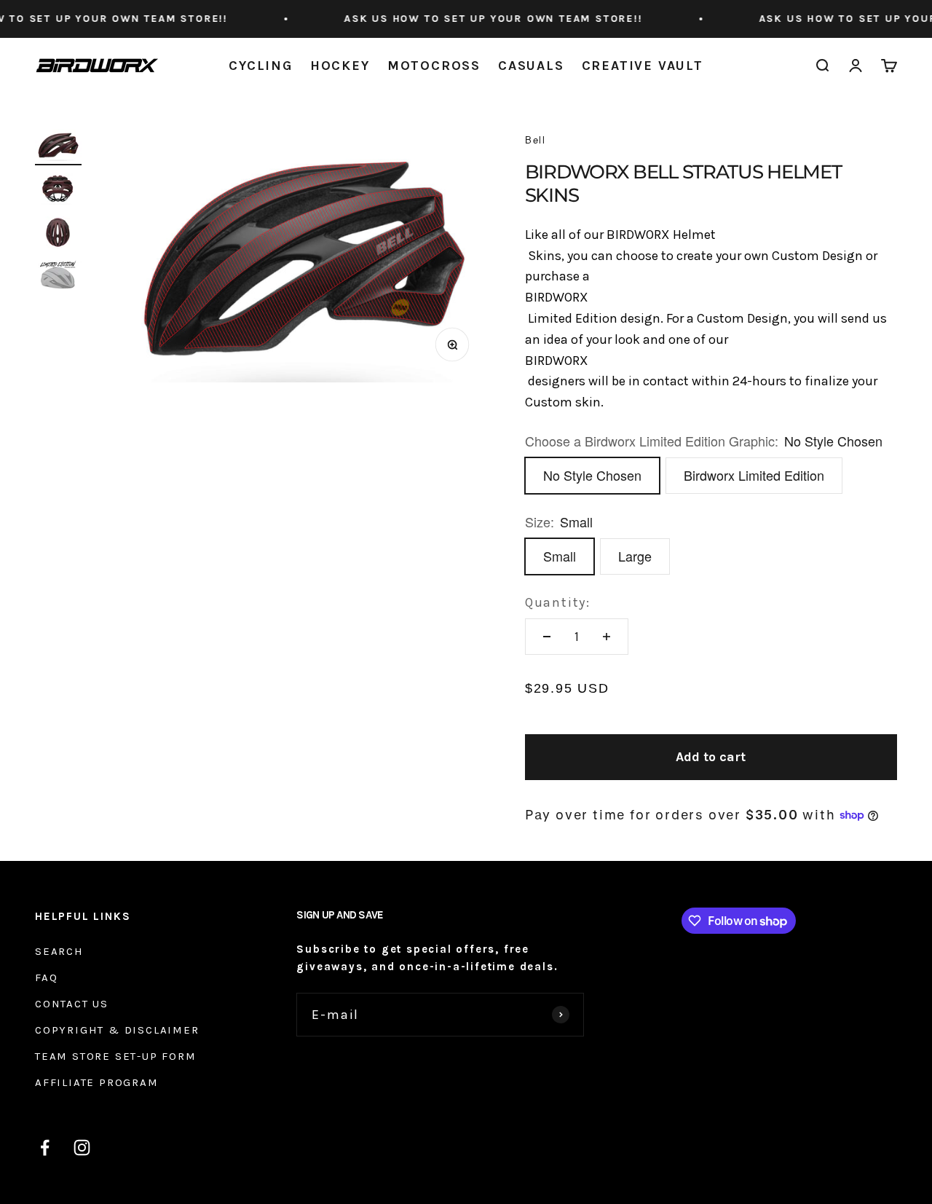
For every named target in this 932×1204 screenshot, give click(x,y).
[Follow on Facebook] (45, 1147)
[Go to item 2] (58, 191)
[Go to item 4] (58, 277)
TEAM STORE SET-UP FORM (116, 1056)
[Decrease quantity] (547, 636)
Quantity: (558, 602)
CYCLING (261, 66)
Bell (535, 139)
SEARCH (59, 951)
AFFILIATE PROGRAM (97, 1082)
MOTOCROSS (434, 66)
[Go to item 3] (58, 234)
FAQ (46, 977)
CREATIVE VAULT (642, 66)
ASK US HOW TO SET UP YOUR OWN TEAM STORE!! (474, 18)
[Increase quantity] (606, 636)
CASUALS (531, 66)
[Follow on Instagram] (82, 1147)
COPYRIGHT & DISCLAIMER (117, 1029)
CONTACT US (71, 1003)
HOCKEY (340, 66)
